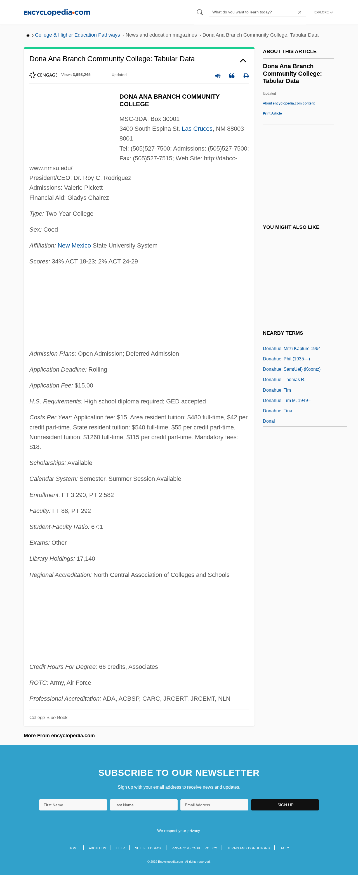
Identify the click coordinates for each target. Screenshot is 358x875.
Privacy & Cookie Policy (194, 848)
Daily (284, 848)
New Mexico (74, 245)
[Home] (57, 12)
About (289, 103)
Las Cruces (197, 128)
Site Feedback (148, 848)
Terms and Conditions (248, 848)
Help (120, 848)
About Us (97, 848)
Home (74, 848)
